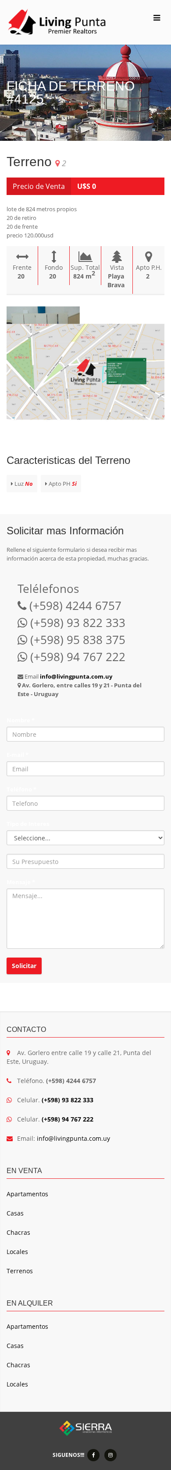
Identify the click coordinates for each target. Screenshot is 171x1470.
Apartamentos (27, 1194)
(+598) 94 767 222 (67, 1119)
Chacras (18, 1232)
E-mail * (17, 755)
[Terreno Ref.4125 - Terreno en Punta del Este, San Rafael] (85, 371)
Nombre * (21, 720)
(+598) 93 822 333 (67, 1100)
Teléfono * (21, 789)
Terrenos (20, 1271)
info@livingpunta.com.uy (73, 1138)
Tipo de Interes (28, 824)
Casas (15, 1213)
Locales (17, 1251)
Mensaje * (21, 882)
